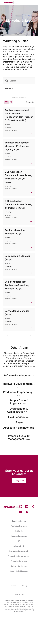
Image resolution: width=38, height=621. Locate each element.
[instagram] (20, 506)
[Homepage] (10, 2)
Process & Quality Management (19, 556)
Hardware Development (19, 536)
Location (7, 89)
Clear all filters (20, 97)
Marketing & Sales (19, 546)
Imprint (13, 586)
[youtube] (20, 512)
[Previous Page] (7, 335)
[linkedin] (26, 506)
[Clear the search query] (32, 80)
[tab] (6, 102)
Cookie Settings (19, 594)
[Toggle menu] (33, 2)
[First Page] (4, 335)
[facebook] (27, 512)
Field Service (19, 531)
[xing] (33, 506)
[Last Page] (34, 335)
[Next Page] (30, 335)
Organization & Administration (19, 551)
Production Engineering (19, 561)
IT (19, 541)
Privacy (24, 586)
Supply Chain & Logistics (19, 571)
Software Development (19, 566)
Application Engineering (19, 526)
